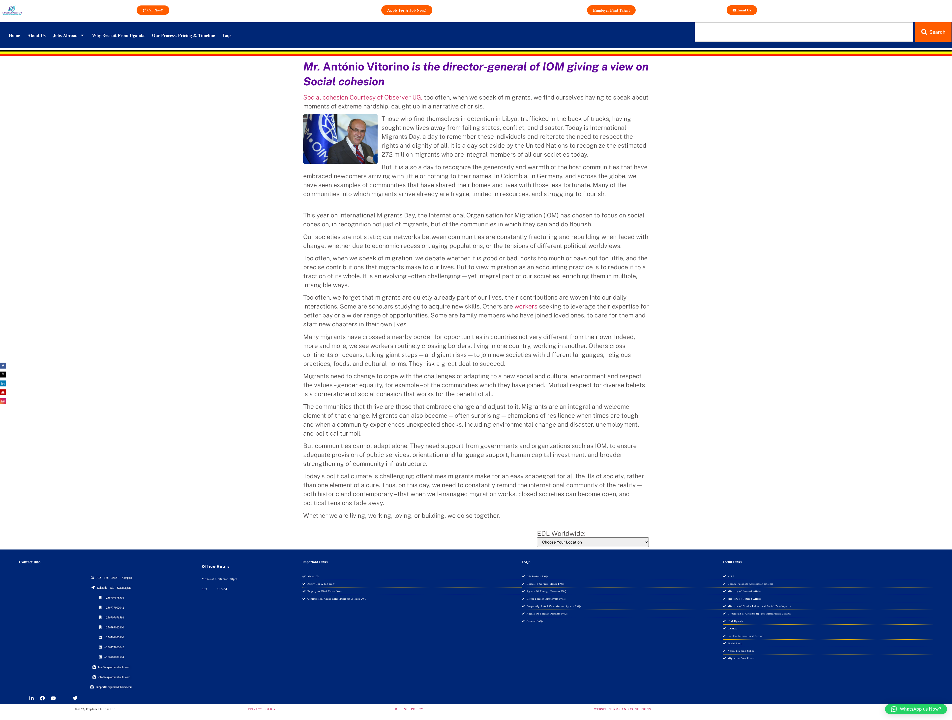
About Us (37, 35)
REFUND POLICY (409, 709)
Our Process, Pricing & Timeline (183, 35)
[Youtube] (53, 698)
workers (525, 306)
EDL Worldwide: (561, 533)
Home (14, 35)
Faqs (226, 35)
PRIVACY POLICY (262, 709)
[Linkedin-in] (31, 698)
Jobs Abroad (65, 35)
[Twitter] (75, 698)
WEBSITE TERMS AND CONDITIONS (622, 709)
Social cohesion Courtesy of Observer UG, (362, 97)
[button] (916, 709)
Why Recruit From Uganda (118, 35)
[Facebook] (42, 698)
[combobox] (804, 32)
